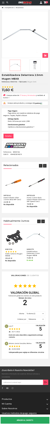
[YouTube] (8, 388)
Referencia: (6, 82)
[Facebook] (3, 388)
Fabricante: (23, 82)
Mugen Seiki (32, 82)
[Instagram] (13, 388)
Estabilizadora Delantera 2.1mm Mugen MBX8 (33, 253)
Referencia (7, 152)
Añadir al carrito (25, 420)
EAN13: (6, 154)
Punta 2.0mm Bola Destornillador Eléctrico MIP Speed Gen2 (36, 199)
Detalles (8, 136)
